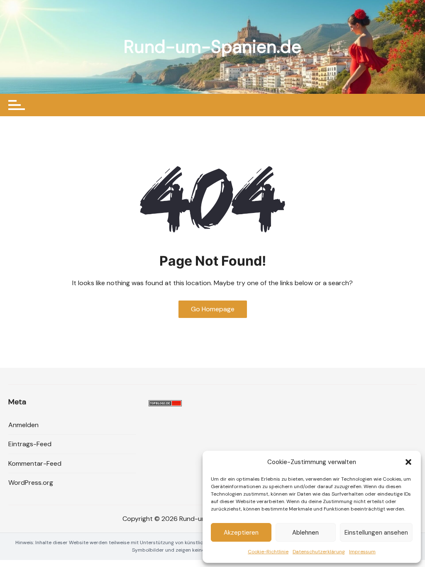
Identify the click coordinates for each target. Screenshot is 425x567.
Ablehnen (305, 532)
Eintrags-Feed (29, 444)
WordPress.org (30, 482)
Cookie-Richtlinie (268, 551)
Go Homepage (212, 309)
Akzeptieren (241, 532)
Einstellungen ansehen (376, 532)
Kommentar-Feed (34, 463)
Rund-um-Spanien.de (212, 46)
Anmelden (23, 424)
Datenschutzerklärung (319, 551)
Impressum (362, 551)
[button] (408, 462)
